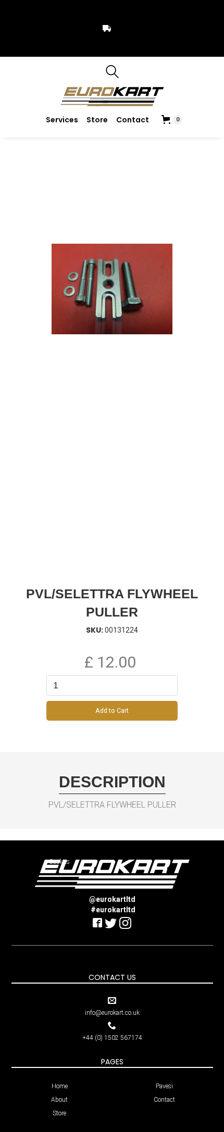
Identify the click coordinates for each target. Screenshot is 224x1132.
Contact (132, 119)
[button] (171, 119)
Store (97, 119)
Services (62, 119)
